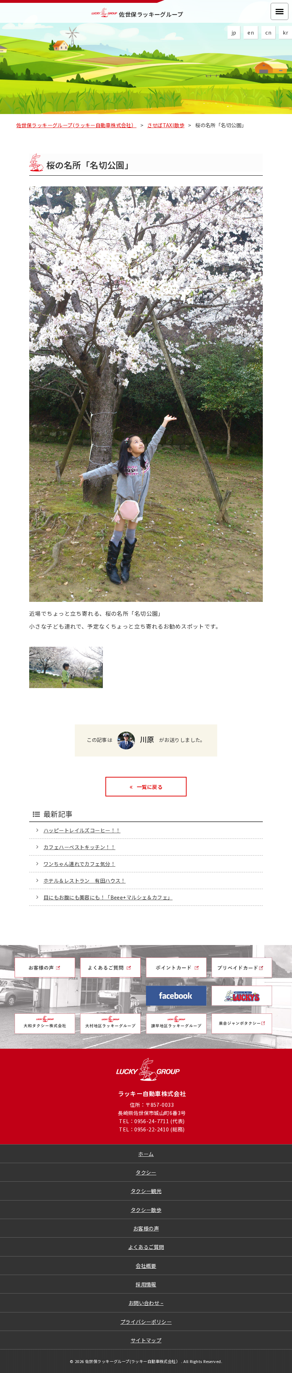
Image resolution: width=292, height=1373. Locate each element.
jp (233, 32)
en (250, 32)
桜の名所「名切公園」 (89, 165)
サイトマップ (146, 1340)
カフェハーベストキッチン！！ (79, 847)
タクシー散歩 (146, 1209)
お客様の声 (146, 1228)
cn (268, 32)
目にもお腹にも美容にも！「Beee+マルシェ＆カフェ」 (108, 897)
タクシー (146, 1172)
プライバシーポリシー (146, 1321)
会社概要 (146, 1265)
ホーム (145, 1153)
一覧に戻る (148, 786)
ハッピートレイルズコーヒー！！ (81, 830)
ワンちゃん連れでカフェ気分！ (79, 863)
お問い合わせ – (146, 1302)
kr (285, 32)
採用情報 (146, 1284)
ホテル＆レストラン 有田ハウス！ (84, 880)
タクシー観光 (146, 1190)
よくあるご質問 (146, 1246)
